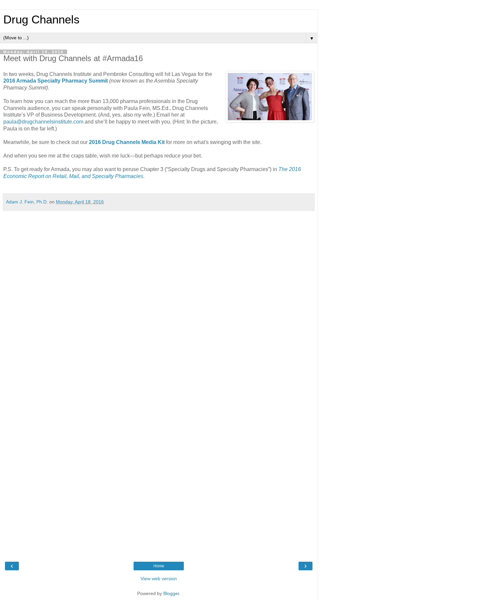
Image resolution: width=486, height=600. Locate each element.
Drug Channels (41, 19)
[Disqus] (158, 296)
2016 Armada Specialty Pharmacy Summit (55, 81)
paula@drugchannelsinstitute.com (43, 121)
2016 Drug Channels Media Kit (127, 142)
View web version (159, 578)
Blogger (171, 593)
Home (158, 566)
